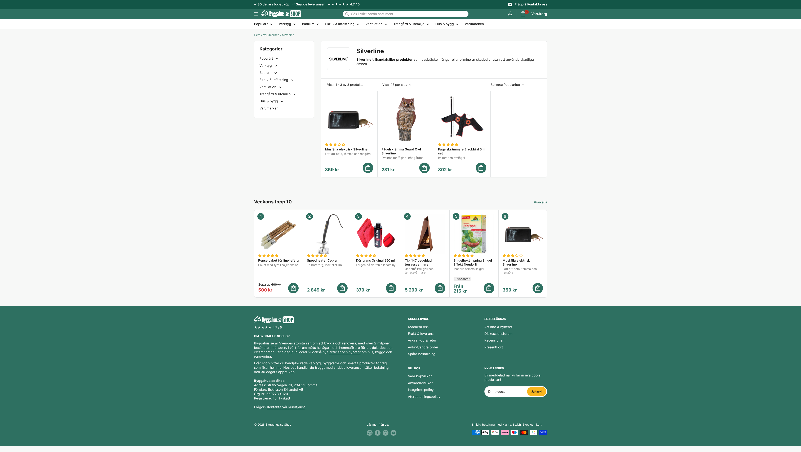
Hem (257, 35)
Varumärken (474, 24)
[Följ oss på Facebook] (378, 433)
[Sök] (347, 14)
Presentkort (493, 347)
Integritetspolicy (421, 390)
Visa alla (541, 202)
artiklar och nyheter (345, 352)
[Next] (547, 253)
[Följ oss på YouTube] (393, 433)
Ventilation (374, 24)
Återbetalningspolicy (424, 396)
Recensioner (494, 340)
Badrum (308, 24)
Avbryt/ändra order (423, 347)
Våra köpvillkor (420, 376)
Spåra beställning (421, 354)
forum (302, 347)
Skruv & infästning (340, 24)
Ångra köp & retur (422, 340)
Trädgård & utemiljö (408, 24)
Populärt (261, 24)
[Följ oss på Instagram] (385, 433)
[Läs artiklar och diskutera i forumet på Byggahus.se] (370, 433)
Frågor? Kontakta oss (531, 4)
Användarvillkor (420, 383)
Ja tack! (536, 391)
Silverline (288, 35)
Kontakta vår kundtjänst (286, 407)
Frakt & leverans (420, 333)
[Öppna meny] (256, 13)
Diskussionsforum (498, 333)
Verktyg (285, 24)
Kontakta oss (418, 327)
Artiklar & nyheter (498, 327)
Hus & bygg (444, 24)
